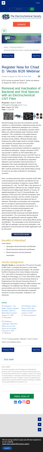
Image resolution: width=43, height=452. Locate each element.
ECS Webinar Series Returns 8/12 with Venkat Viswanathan (29, 308)
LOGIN (38, 3)
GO (32, 9)
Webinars (23, 339)
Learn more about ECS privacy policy (15, 444)
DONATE (21, 24)
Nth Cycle (23, 105)
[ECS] (21, 17)
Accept (7, 448)
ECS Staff (27, 76)
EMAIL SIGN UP (21, 396)
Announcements (13, 339)
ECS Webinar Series (14, 342)
